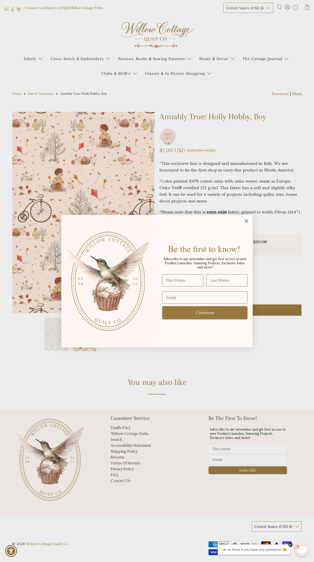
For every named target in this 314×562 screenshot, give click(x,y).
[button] (301, 549)
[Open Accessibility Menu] (11, 551)
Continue (205, 312)
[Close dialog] (246, 221)
